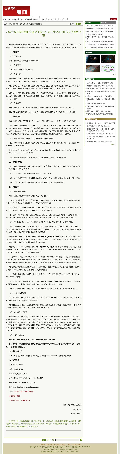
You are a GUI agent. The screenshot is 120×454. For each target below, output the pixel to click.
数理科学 (50, 17)
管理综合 (58, 17)
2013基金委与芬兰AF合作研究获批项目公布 (100, 44)
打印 (44, 440)
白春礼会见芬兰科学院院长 (94, 34)
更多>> (113, 144)
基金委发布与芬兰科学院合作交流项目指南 (99, 26)
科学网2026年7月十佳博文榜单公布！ (98, 126)
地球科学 (43, 17)
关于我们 (43, 444)
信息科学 (36, 17)
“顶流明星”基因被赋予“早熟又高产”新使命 (100, 114)
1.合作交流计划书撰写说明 (24, 391)
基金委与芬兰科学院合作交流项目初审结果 (99, 28)
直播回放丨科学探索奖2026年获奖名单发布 (99, 86)
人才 (22, 19)
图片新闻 (89, 52)
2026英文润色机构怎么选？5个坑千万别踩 (100, 134)
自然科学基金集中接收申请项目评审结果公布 (100, 83)
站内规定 (108, 17)
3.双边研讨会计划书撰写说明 (19, 400)
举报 (69, 444)
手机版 (114, 17)
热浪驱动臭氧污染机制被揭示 (95, 103)
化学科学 (21, 17)
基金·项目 (32, 19)
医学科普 (65, 19)
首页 (4, 19)
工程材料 (28, 17)
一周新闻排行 (89, 79)
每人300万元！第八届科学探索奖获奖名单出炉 (100, 88)
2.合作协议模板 (14, 396)
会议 (26, 19)
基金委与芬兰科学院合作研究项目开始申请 (99, 42)
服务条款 (56, 444)
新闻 (9, 19)
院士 (17, 19)
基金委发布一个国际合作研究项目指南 (98, 111)
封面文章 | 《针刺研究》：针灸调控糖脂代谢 (101, 123)
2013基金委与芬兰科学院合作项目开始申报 (99, 47)
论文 (38, 19)
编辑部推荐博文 (91, 119)
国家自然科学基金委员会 (16, 24)
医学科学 (14, 17)
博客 (13, 19)
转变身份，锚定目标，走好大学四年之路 (99, 141)
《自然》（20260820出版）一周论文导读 (99, 96)
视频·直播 (49, 19)
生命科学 (6, 17)
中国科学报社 (76, 444)
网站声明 (49, 444)
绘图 (42, 19)
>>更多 (113, 75)
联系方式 (63, 444)
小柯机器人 (57, 19)
